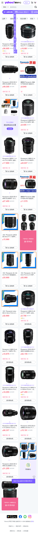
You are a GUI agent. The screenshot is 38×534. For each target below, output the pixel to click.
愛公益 (15, 48)
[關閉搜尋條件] (8, 7)
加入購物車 (10, 57)
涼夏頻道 (15, 32)
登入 (26, 2)
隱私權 (19, 531)
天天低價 (15, 28)
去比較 (10, 129)
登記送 (15, 16)
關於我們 (18, 526)
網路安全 (12, 531)
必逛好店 (15, 36)
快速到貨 (15, 24)
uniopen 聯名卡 (23, 12)
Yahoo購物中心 (13, 2)
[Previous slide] (3, 31)
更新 (32, 521)
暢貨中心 (15, 20)
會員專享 (15, 44)
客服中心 (11, 526)
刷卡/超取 (15, 40)
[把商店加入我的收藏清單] (34, 477)
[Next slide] (17, 31)
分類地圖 (25, 531)
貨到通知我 (28, 324)
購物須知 (25, 526)
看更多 (14, 51)
